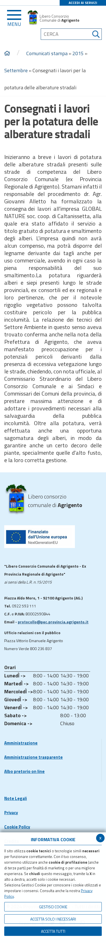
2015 (78, 53)
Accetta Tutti (53, 931)
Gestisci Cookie (53, 907)
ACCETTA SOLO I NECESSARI (53, 919)
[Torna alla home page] (7, 53)
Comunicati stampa (47, 53)
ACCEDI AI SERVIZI (83, 2)
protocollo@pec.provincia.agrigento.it (53, 622)
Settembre (16, 70)
